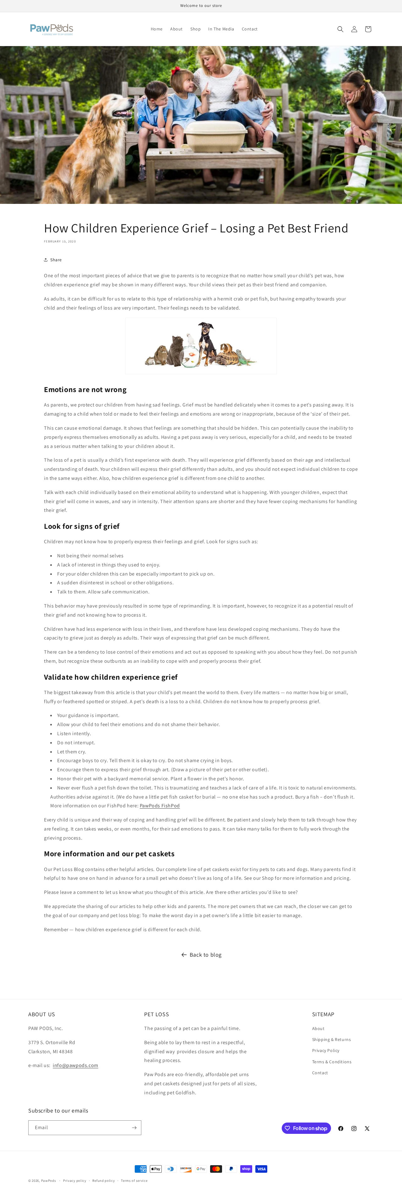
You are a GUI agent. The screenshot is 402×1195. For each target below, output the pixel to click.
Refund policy (103, 1180)
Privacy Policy (326, 1050)
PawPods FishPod (160, 805)
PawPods (48, 1180)
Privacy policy (74, 1180)
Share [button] (56, 260)
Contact (320, 1073)
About (318, 1028)
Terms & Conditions (332, 1062)
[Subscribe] (134, 1127)
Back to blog (206, 954)
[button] (340, 29)
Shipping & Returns (331, 1039)
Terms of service (134, 1180)
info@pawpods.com (75, 1065)
